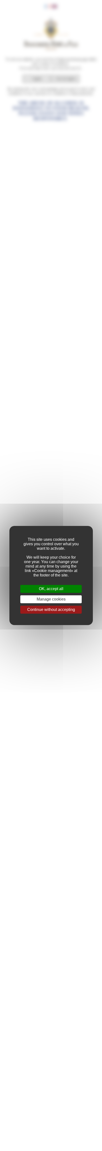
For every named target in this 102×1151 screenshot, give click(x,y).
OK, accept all (51, 589)
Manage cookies (51, 599)
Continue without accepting (51, 609)
